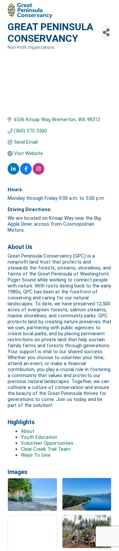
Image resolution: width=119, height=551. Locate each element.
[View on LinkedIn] (13, 173)
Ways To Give (36, 455)
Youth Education (39, 437)
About (27, 431)
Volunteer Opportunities (47, 443)
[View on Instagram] (38, 173)
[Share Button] (106, 32)
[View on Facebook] (26, 173)
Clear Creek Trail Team (45, 449)
